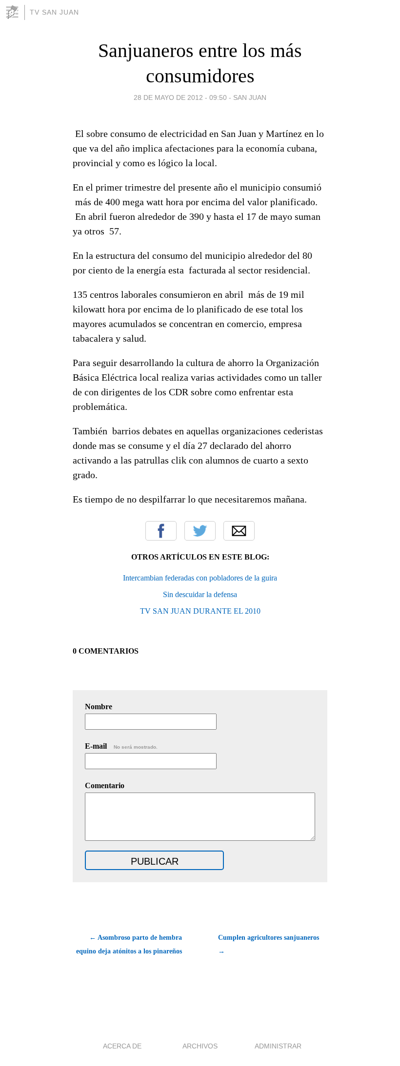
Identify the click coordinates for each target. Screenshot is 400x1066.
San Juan (249, 97)
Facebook (161, 531)
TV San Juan (54, 12)
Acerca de (122, 1046)
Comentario (104, 785)
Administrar (278, 1046)
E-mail (121, 746)
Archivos (200, 1046)
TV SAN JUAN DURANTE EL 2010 (200, 611)
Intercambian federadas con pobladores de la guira (200, 578)
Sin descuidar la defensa (200, 594)
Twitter (200, 531)
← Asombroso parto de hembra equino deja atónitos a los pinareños (129, 944)
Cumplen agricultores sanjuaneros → (268, 944)
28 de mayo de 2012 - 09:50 (180, 97)
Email (239, 531)
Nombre (98, 706)
